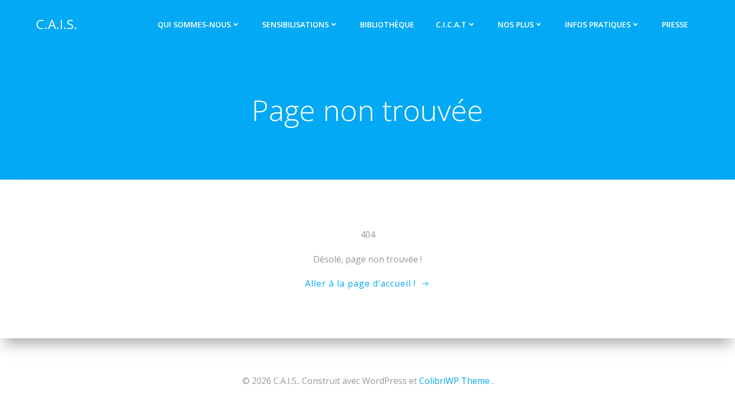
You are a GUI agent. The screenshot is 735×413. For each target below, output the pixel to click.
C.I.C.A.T (451, 24)
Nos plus (516, 24)
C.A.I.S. (56, 24)
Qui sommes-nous (194, 24)
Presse (675, 24)
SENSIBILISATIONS (295, 24)
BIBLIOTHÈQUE (387, 24)
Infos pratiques (598, 24)
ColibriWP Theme (454, 381)
